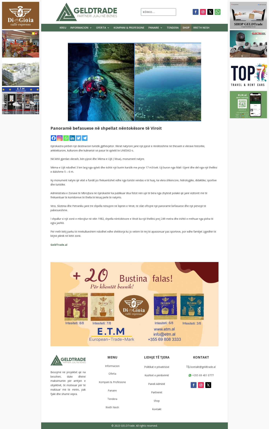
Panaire (153, 27)
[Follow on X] (210, 12)
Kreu (63, 27)
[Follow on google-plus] (218, 12)
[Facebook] (53, 138)
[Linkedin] (72, 138)
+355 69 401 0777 (203, 375)
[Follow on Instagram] (203, 12)
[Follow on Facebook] (196, 12)
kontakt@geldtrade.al (203, 367)
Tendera (173, 27)
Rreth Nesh (201, 27)
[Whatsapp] (66, 138)
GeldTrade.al (59, 244)
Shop (186, 27)
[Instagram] (60, 138)
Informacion (79, 27)
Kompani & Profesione (129, 27)
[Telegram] (84, 138)
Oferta (101, 27)
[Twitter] (78, 138)
